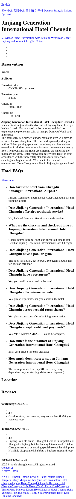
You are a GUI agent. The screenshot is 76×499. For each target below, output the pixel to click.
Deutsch (48, 10)
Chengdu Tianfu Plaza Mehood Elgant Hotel (35, 488)
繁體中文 (19, 10)
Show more (7, 180)
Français (58, 10)
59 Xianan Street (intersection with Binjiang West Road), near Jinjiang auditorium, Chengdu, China (35, 39)
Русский (6, 14)
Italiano (68, 10)
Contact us (7, 467)
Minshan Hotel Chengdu (54, 489)
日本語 (29, 10)
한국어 (39, 10)
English (5, 4)
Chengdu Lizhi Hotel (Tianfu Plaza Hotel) (35, 486)
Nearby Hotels (9, 470)
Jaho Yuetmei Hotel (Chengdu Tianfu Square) (37, 491)
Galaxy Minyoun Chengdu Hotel (29, 480)
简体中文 (7, 10)
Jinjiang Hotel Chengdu (25, 483)
